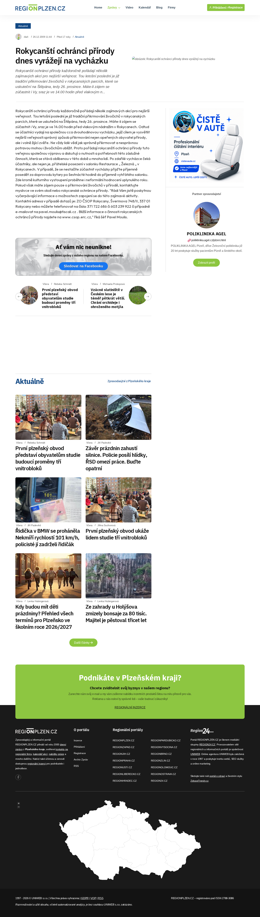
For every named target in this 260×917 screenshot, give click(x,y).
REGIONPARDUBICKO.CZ (166, 740)
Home (98, 7)
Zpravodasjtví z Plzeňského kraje (129, 381)
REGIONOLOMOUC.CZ (164, 767)
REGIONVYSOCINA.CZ (164, 747)
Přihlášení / (219, 7)
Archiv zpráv (81, 759)
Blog (159, 7)
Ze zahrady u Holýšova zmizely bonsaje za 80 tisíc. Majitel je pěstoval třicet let (116, 613)
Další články (82, 642)
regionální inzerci (36, 763)
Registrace (235, 7)
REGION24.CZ (159, 780)
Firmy (171, 7)
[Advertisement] (83, 343)
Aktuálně (23, 25)
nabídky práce (56, 754)
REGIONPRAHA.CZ (124, 760)
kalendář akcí (40, 754)
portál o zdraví (217, 776)
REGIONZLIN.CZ (160, 760)
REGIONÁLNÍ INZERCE (130, 707)
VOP (93, 898)
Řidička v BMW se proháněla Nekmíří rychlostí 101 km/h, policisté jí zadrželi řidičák (47, 537)
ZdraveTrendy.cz (199, 780)
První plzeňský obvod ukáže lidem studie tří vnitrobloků (117, 534)
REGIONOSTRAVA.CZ (163, 774)
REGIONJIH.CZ (121, 753)
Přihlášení (79, 746)
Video (129, 7)
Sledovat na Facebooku (83, 266)
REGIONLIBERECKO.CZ (126, 774)
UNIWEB (195, 754)
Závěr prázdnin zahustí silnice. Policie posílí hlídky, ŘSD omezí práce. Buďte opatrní (116, 458)
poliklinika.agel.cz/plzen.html (208, 240)
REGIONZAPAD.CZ (123, 747)
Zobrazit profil (206, 262)
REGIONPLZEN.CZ (123, 740)
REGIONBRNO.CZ (161, 753)
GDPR (85, 898)
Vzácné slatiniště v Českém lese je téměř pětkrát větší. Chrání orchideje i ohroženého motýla (108, 298)
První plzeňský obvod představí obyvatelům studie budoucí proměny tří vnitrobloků (60, 298)
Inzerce (78, 740)
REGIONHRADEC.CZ (125, 780)
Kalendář (145, 7)
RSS (76, 765)
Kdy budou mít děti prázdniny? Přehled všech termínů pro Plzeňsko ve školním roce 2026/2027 (44, 616)
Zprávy (113, 7)
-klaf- (26, 36)
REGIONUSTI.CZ (122, 767)
